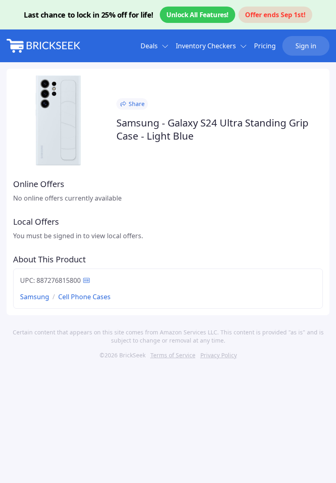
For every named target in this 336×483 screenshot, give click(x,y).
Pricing (265, 45)
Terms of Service (172, 355)
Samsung (34, 296)
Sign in (305, 45)
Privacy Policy (218, 355)
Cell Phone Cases (84, 296)
